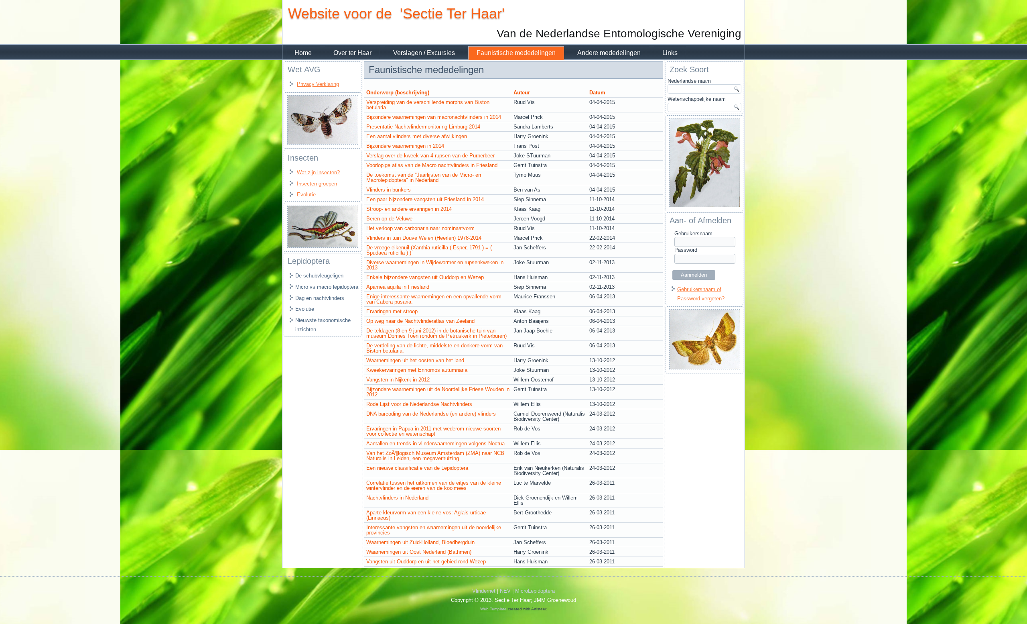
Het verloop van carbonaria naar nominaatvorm (420, 228)
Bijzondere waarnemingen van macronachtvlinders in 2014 (433, 117)
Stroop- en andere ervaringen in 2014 (409, 209)
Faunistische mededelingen (516, 52)
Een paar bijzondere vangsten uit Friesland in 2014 (425, 199)
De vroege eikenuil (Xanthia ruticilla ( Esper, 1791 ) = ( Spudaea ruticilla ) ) (429, 250)
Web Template (493, 609)
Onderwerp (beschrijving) (397, 93)
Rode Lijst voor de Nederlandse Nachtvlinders (419, 404)
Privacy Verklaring (318, 84)
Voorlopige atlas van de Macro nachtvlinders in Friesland (431, 165)
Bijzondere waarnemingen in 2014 (405, 146)
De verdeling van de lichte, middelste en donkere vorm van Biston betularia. (434, 348)
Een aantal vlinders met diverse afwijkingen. (417, 136)
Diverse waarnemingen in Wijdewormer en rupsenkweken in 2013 (434, 265)
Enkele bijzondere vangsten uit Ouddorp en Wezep (425, 277)
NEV (505, 591)
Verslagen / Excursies (424, 52)
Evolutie (306, 195)
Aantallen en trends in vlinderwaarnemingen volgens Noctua (435, 443)
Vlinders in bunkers (388, 190)
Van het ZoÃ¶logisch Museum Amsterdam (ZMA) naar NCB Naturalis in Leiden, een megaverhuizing (435, 455)
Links (670, 52)
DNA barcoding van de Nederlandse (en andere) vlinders (431, 414)
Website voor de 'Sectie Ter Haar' (396, 13)
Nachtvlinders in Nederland (397, 498)
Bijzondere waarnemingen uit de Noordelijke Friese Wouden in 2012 (437, 392)
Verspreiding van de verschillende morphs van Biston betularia (427, 104)
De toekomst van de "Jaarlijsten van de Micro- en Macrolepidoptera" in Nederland (423, 177)
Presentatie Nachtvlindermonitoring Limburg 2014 (423, 127)
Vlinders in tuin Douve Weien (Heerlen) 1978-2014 (423, 238)
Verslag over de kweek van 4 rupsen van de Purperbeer (430, 156)
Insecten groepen (317, 184)
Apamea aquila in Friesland (397, 287)
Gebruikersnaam (693, 233)
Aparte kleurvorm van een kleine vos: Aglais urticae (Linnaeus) (426, 515)
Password (685, 250)
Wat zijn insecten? (318, 172)
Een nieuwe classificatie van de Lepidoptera (417, 468)
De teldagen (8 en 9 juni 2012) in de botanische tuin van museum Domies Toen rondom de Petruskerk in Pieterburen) (436, 333)
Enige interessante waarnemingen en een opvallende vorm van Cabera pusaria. (433, 299)
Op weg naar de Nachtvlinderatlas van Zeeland (420, 321)
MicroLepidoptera (535, 591)
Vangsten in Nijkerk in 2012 (398, 380)
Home (303, 52)
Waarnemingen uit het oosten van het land (415, 360)
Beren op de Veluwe (389, 219)
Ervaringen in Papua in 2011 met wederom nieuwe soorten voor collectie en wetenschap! (433, 431)
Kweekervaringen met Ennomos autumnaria (416, 370)
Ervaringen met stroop (392, 311)
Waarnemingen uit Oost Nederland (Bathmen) (418, 552)
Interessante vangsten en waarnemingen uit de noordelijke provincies (433, 530)
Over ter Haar (352, 52)
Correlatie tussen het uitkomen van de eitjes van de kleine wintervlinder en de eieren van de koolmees (433, 485)
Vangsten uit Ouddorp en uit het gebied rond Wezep (426, 562)
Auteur (522, 93)
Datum (597, 93)
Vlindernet (483, 591)
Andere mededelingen (609, 52)
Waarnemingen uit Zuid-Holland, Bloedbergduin (420, 542)
